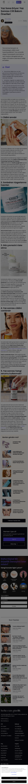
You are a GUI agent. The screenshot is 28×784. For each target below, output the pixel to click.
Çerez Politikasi (13, 772)
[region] (14, 774)
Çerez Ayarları (13, 774)
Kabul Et (14, 781)
